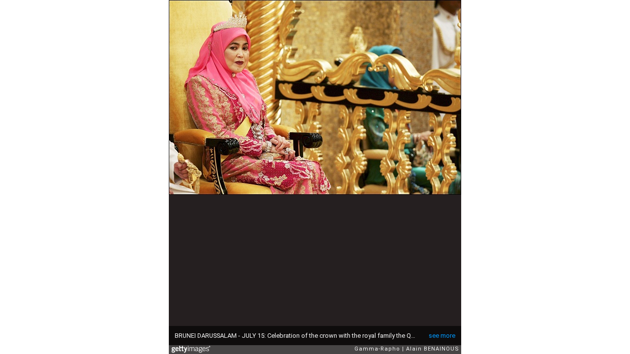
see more (442, 335)
